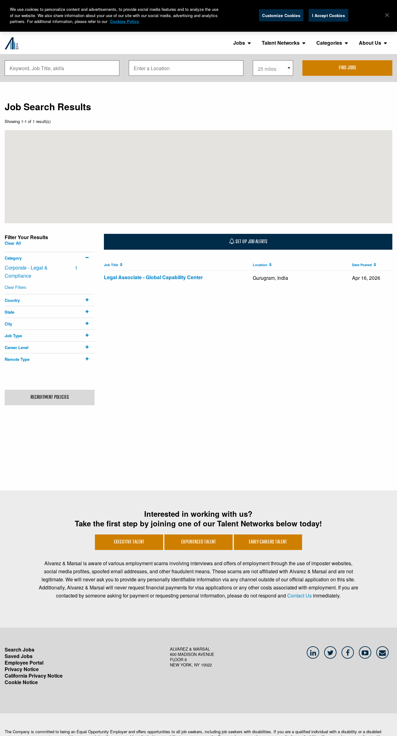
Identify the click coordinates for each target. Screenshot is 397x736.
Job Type (13, 335)
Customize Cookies (281, 15)
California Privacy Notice (34, 675)
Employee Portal (24, 662)
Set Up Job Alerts (250, 242)
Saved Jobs (19, 656)
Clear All (13, 243)
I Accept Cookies (328, 15)
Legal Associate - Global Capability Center (153, 277)
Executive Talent (129, 542)
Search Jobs (19, 649)
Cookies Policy (124, 21)
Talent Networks (281, 42)
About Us (370, 42)
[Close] (387, 15)
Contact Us (299, 595)
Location (261, 264)
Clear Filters (15, 287)
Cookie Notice (21, 682)
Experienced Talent (198, 542)
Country (12, 300)
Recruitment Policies (49, 397)
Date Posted (363, 264)
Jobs (239, 42)
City (8, 323)
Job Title (112, 264)
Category (13, 258)
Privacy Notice (22, 669)
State (9, 312)
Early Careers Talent (268, 542)
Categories (329, 42)
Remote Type (17, 359)
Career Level (17, 347)
